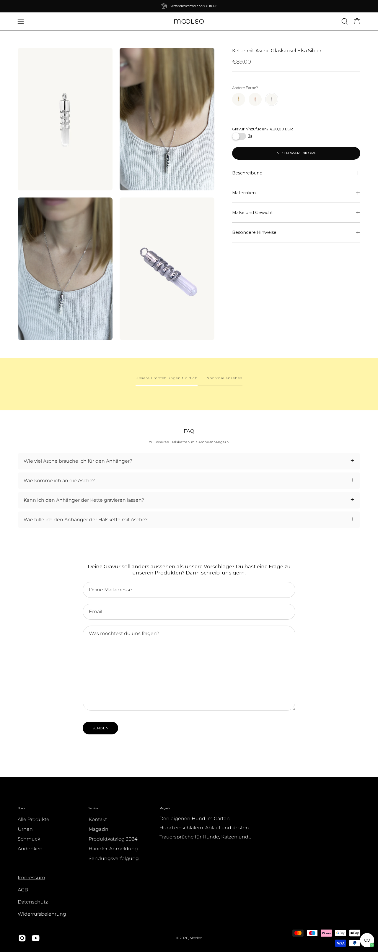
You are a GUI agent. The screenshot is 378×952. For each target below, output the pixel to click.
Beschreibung (247, 173)
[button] (344, 21)
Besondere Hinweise (254, 232)
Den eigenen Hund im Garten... (195, 818)
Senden (100, 728)
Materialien (244, 192)
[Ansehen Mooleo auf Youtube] (35, 938)
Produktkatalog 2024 (113, 839)
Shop (21, 808)
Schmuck (29, 839)
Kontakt (98, 819)
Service (93, 808)
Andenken (30, 848)
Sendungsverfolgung (114, 858)
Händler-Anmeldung (113, 848)
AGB (23, 890)
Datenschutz (33, 902)
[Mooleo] (189, 21)
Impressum (31, 877)
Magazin (98, 829)
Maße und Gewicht (252, 212)
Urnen (25, 829)
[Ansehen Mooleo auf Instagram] (22, 938)
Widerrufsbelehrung (42, 914)
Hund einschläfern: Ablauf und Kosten (204, 827)
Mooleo (196, 938)
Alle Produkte (33, 819)
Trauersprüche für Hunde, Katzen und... (205, 836)
